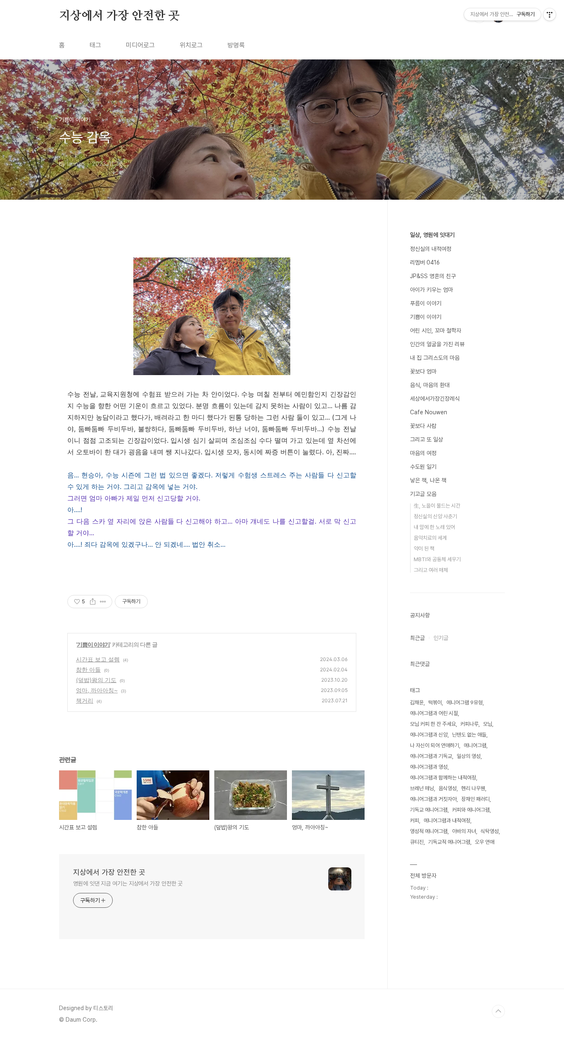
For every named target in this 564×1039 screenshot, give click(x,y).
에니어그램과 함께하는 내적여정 (443, 778)
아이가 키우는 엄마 (431, 289)
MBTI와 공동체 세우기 (437, 559)
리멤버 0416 (425, 262)
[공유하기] (93, 601)
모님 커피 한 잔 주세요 (433, 724)
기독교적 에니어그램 (449, 842)
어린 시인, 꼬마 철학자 (435, 330)
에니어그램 (475, 745)
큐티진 (417, 842)
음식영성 (447, 788)
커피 (414, 820)
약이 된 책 (424, 548)
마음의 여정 (423, 453)
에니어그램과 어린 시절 (434, 713)
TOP (498, 1011)
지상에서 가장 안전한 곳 (119, 16)
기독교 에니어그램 (429, 810)
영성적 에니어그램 (429, 831)
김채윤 (417, 702)
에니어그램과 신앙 (429, 735)
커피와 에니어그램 (471, 810)
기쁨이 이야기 (93, 644)
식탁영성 (490, 831)
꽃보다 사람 (423, 426)
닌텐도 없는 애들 (469, 735)
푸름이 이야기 (425, 303)
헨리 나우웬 (473, 788)
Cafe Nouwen (428, 412)
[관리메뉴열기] (549, 14)
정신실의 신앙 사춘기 (435, 516)
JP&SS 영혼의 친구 (433, 276)
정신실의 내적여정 (430, 249)
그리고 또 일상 (426, 439)
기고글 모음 (423, 494)
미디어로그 (140, 45)
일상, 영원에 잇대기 (432, 234)
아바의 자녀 (464, 831)
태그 (95, 45)
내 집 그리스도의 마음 (435, 357)
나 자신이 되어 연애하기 (434, 745)
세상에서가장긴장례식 (435, 398)
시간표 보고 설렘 (98, 659)
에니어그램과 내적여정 (447, 820)
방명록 (236, 45)
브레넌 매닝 (422, 788)
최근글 (417, 638)
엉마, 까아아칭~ (97, 690)
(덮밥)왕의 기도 (96, 679)
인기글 (441, 638)
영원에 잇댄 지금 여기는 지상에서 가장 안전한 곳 (127, 883)
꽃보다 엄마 (423, 371)
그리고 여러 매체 (431, 570)
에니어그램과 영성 (429, 767)
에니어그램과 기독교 (431, 756)
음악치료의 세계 (430, 538)
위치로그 (191, 45)
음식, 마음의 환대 (430, 385)
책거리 (84, 700)
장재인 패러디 (475, 799)
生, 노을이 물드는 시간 (437, 506)
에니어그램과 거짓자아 (433, 799)
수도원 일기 (423, 466)
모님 (487, 724)
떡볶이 (435, 702)
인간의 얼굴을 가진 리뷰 (437, 344)
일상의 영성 (469, 756)
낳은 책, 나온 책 (428, 480)
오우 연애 (484, 842)
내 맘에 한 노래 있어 (434, 527)
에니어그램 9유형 (464, 702)
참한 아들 (88, 669)
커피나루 (469, 724)
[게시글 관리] (103, 601)
